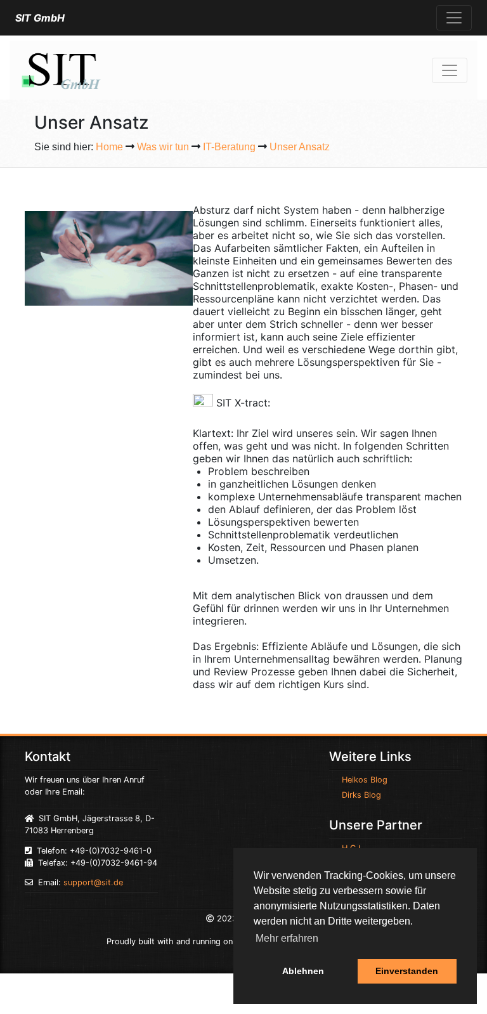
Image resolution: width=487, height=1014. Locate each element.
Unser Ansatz (299, 146)
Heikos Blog (364, 779)
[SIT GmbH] (60, 69)
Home (109, 146)
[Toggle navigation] (454, 17)
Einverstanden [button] (406, 971)
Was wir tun (163, 146)
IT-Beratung (229, 146)
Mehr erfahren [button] (287, 938)
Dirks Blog (361, 795)
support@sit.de (93, 882)
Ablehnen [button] (303, 971)
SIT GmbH (40, 17)
